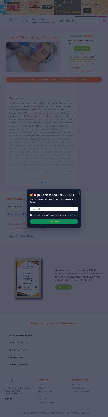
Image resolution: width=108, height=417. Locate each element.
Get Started (54, 222)
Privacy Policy (72, 215)
